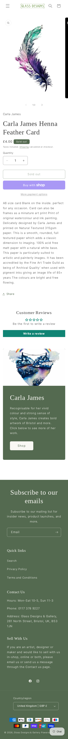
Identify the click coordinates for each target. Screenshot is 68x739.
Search (12, 560)
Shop (21, 445)
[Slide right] (42, 105)
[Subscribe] (56, 532)
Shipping (24, 147)
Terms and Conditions (22, 577)
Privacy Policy (17, 569)
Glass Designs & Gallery (27, 732)
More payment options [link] (34, 194)
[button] (7, 6)
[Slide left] (26, 105)
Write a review (34, 333)
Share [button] (10, 294)
